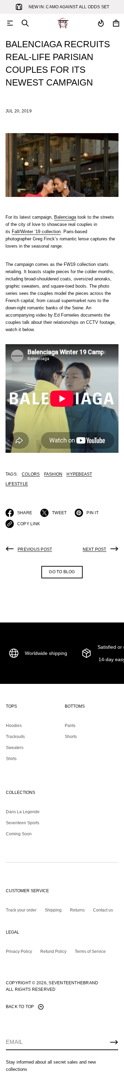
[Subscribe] (114, 1042)
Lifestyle (17, 483)
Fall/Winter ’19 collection (36, 231)
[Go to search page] (25, 23)
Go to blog (62, 571)
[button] (25, 23)
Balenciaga (65, 217)
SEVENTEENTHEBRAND (73, 982)
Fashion (53, 474)
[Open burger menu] (10, 23)
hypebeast (79, 474)
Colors (31, 474)
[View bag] (116, 23)
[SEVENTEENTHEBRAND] (63, 23)
